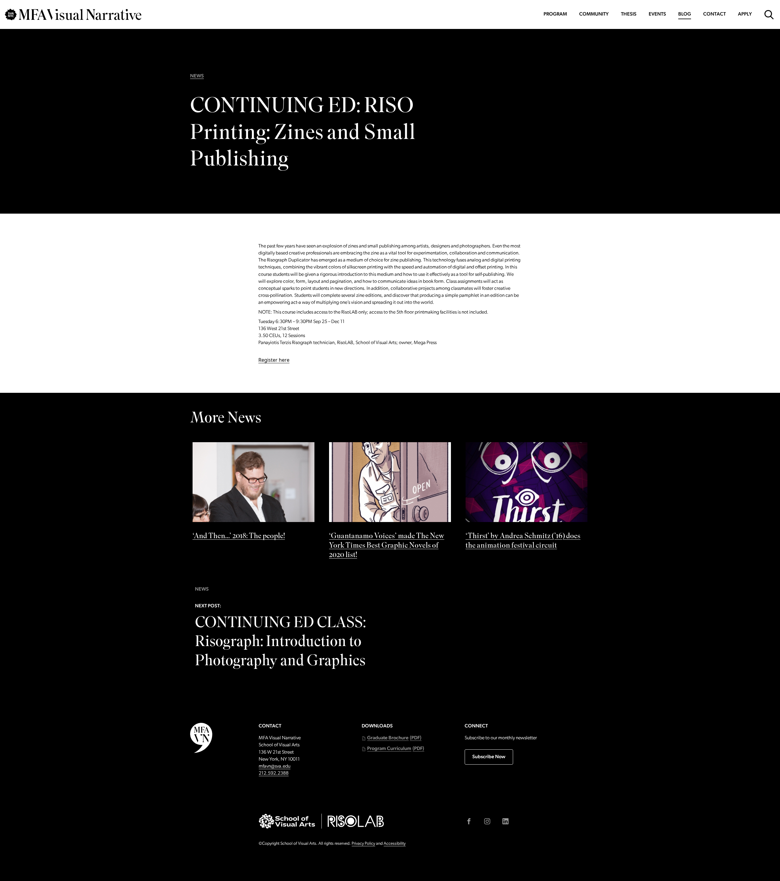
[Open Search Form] (769, 15)
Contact (714, 14)
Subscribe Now (488, 757)
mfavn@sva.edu (274, 766)
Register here (273, 360)
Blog (684, 14)
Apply (745, 14)
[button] (391, 738)
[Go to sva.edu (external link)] (287, 821)
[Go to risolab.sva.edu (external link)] (356, 821)
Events (657, 14)
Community (594, 14)
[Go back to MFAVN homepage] (73, 14)
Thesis (628, 14)
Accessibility (395, 843)
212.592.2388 (274, 773)
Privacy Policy (363, 843)
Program (555, 14)
